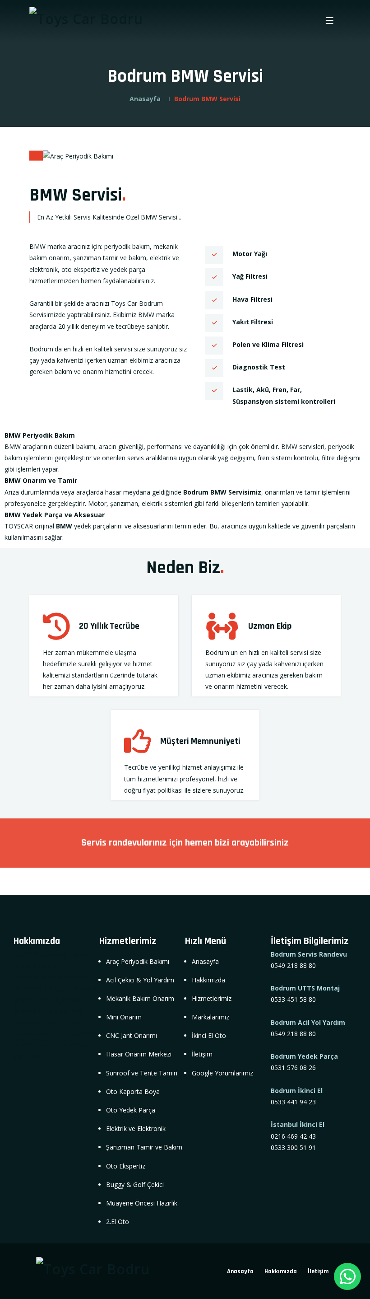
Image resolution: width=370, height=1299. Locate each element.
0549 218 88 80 (293, 965)
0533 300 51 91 (293, 1147)
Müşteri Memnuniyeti (200, 741)
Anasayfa (145, 98)
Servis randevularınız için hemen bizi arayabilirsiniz (185, 842)
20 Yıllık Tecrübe (109, 626)
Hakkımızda (280, 1271)
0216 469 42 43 (293, 1136)
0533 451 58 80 (293, 999)
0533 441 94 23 (293, 1102)
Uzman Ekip (269, 626)
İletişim (318, 1271)
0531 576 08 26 (293, 1067)
